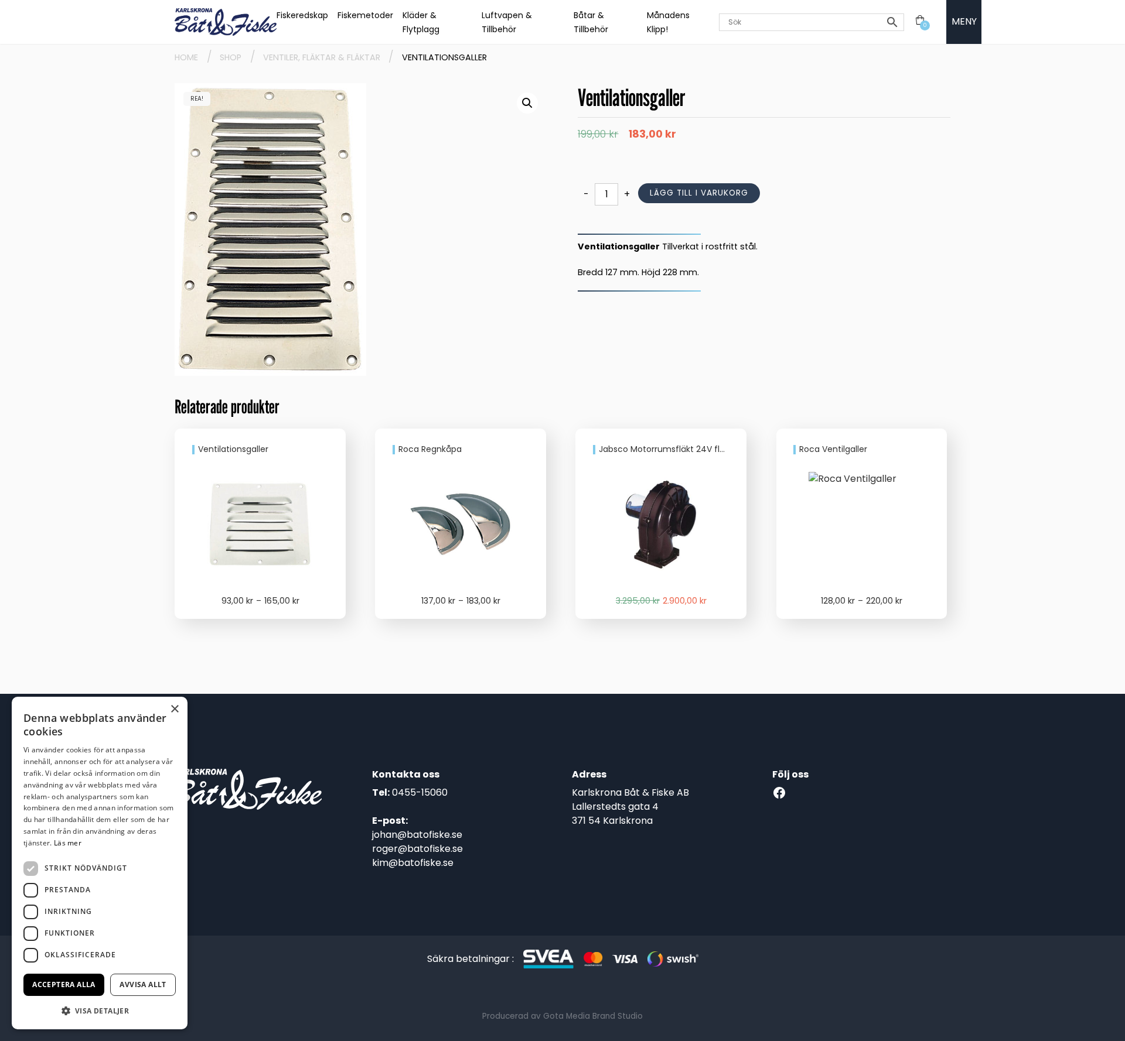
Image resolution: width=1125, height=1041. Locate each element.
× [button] (174, 709)
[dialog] (100, 863)
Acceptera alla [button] (64, 984)
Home (186, 57)
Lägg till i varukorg (699, 192)
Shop (230, 57)
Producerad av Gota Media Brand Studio (562, 1016)
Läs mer (67, 843)
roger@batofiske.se (417, 848)
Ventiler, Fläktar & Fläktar (321, 57)
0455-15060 (420, 792)
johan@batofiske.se (417, 834)
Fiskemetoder (365, 15)
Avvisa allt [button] (143, 984)
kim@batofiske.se (413, 862)
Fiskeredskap (302, 15)
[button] (527, 103)
